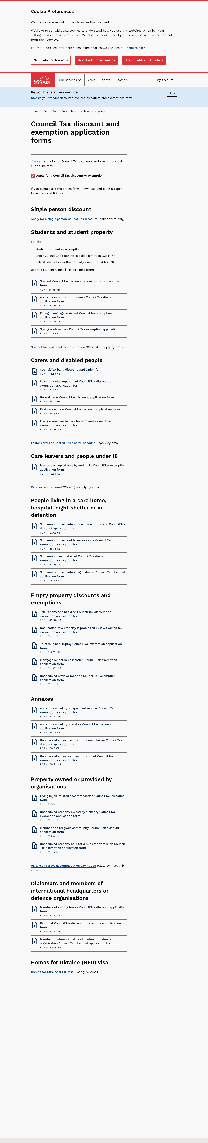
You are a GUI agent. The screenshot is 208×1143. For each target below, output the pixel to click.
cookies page (136, 48)
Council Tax (50, 111)
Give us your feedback (47, 98)
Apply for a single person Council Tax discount (64, 219)
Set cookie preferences (51, 60)
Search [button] (120, 80)
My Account (165, 80)
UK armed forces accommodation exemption (63, 865)
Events (105, 80)
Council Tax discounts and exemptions (83, 111)
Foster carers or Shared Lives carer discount (63, 443)
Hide (172, 93)
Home (34, 111)
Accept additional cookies (144, 60)
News (91, 80)
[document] (83, 97)
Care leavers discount (46, 487)
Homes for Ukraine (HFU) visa (52, 972)
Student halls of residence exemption (58, 347)
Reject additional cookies (96, 60)
